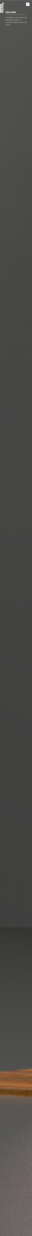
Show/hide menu (27, 4)
